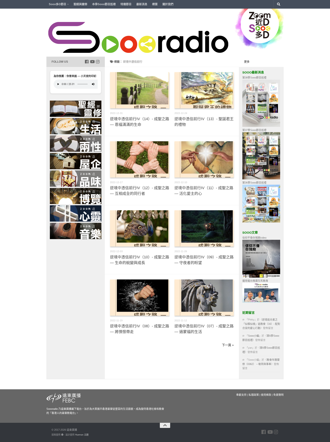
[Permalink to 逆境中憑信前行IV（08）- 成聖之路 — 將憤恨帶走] (139, 297)
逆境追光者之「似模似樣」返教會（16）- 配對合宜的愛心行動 (261, 323)
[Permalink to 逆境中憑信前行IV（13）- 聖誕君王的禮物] (204, 90)
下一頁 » (228, 345)
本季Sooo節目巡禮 (104, 4)
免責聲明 (278, 394)
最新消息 (141, 4)
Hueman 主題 (82, 434)
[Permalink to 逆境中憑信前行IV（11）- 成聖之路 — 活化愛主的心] (204, 159)
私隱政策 (254, 394)
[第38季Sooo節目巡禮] (261, 125)
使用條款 (266, 394)
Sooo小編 (253, 335)
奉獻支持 (241, 394)
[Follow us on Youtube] (92, 62)
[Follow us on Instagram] (98, 62)
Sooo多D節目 (57, 4)
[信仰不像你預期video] (261, 276)
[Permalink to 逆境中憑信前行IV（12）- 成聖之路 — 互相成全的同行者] (139, 159)
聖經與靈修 (80, 4)
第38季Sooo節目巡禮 (254, 77)
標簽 (155, 4)
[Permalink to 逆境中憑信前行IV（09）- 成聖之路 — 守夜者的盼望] (204, 228)
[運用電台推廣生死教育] (261, 301)
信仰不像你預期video (254, 237)
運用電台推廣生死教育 (255, 280)
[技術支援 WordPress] (62, 435)
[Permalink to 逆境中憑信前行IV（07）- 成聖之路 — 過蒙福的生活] (204, 297)
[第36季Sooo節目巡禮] (261, 221)
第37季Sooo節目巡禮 (254, 130)
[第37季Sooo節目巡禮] (261, 178)
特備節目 (125, 4)
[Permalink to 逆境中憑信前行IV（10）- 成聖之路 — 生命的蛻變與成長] (139, 228)
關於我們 (167, 4)
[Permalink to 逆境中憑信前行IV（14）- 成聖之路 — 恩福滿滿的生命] (139, 90)
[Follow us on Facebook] (87, 62)
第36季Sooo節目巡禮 (254, 182)
